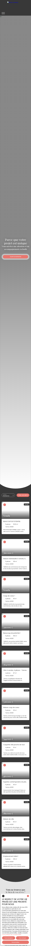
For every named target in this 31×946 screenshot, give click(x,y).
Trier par (5, 494)
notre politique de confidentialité (11, 934)
